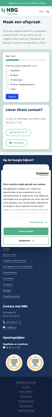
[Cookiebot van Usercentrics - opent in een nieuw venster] (37, 174)
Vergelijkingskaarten (11, 296)
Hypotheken (15, 70)
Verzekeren (8, 284)
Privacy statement (26, 391)
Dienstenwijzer (26, 396)
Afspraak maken (9, 254)
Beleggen (7, 290)
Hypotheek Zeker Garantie (14, 260)
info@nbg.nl (18, 142)
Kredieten (14, 75)
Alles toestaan (26, 231)
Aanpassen (24, 240)
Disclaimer (26, 386)
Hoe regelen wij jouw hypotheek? (17, 266)
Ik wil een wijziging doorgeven (22, 84)
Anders (13, 89)
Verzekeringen (16, 79)
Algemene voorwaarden (26, 382)
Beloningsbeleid (26, 405)
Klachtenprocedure (26, 400)
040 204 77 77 (20, 132)
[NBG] (9, 11)
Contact (6, 248)
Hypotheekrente (10, 272)
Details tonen (36, 222)
